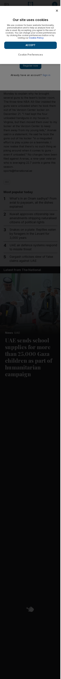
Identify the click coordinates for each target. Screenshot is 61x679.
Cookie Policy (36, 38)
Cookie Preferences (30, 54)
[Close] (57, 10)
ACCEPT (30, 45)
